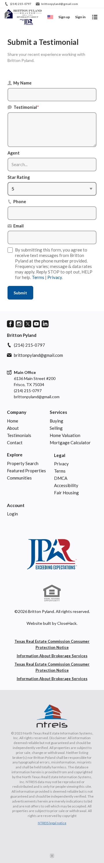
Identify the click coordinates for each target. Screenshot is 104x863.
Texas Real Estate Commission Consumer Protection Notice (52, 644)
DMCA (60, 478)
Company (16, 412)
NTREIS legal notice (52, 823)
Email (18, 225)
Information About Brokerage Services (52, 655)
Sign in (80, 17)
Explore (15, 454)
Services (58, 412)
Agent (14, 152)
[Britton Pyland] (52, 554)
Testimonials (19, 435)
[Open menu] (94, 17)
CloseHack (67, 623)
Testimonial (26, 107)
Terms (38, 277)
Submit (20, 292)
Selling (56, 428)
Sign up (64, 17)
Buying (56, 420)
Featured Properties (26, 470)
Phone (19, 201)
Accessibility (66, 485)
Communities (19, 477)
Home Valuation (65, 435)
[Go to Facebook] (10, 323)
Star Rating (19, 177)
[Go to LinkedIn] (45, 323)
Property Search (22, 463)
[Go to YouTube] (36, 323)
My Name (22, 82)
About (13, 428)
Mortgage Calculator (70, 442)
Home (12, 420)
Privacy (54, 277)
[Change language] (50, 17)
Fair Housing (66, 492)
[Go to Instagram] (19, 323)
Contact (15, 442)
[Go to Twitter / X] (27, 323)
